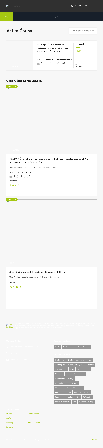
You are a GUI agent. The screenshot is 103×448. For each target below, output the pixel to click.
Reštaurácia (87, 397)
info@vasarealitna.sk (19, 359)
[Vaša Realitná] (13, 6)
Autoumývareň (61, 369)
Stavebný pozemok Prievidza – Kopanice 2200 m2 (37, 272)
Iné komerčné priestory (64, 378)
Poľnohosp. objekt (73, 397)
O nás (30, 418)
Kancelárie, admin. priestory (66, 383)
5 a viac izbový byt (75, 365)
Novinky (9, 423)
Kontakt (9, 427)
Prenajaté (76, 347)
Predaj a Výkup (34, 423)
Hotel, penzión (79, 374)
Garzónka (59, 374)
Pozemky (59, 397)
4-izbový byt (60, 365)
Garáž (68, 374)
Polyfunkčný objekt (81, 392)
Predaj (57, 347)
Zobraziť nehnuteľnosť (20, 64)
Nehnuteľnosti (33, 414)
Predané (66, 347)
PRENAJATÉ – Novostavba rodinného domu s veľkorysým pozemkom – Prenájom (53, 47)
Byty (72, 369)
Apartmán (90, 365)
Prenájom (86, 347)
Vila (74, 402)
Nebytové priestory (62, 388)
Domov (9, 414)
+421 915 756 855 (81, 6)
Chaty (79, 369)
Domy (87, 369)
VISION (93, 440)
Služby (9, 418)
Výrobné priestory (86, 402)
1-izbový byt (60, 360)
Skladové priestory (62, 402)
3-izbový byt (86, 360)
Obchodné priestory (63, 392)
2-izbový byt (73, 360)
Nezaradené (78, 388)
